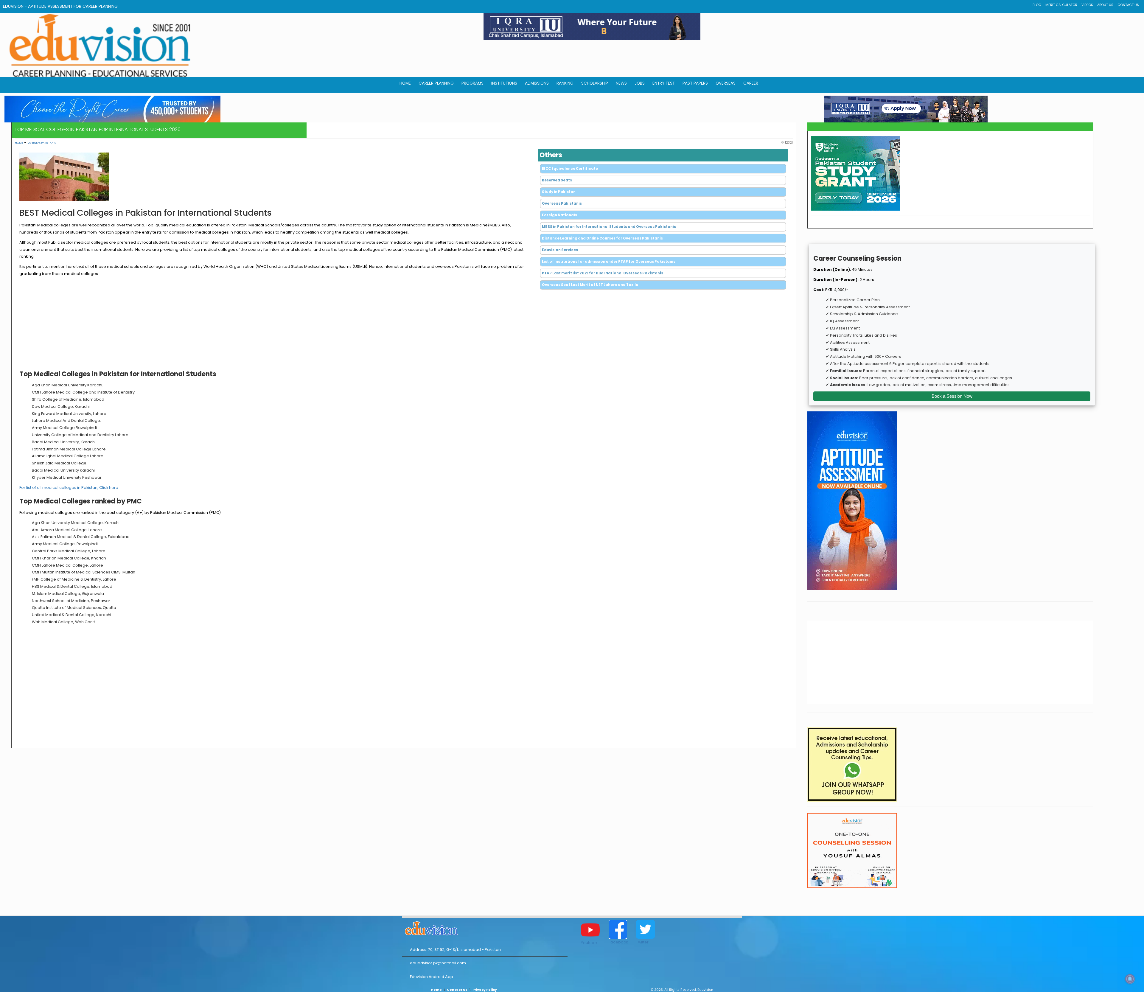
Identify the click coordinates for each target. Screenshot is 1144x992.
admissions (537, 83)
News (621, 83)
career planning (436, 83)
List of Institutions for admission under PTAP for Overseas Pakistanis (608, 261)
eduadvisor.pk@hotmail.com (438, 962)
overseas (726, 83)
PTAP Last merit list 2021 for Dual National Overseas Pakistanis (602, 273)
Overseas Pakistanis (42, 142)
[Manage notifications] (1130, 979)
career (750, 83)
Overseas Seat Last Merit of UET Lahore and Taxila (590, 284)
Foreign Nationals (559, 215)
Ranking (565, 83)
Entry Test (663, 83)
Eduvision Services (560, 250)
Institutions (504, 83)
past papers (695, 83)
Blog (1037, 5)
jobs (640, 83)
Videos (1087, 5)
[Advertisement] (274, 325)
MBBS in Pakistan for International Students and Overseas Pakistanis (609, 226)
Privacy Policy (484, 990)
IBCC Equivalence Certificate (570, 168)
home (405, 83)
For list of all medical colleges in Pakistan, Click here (68, 487)
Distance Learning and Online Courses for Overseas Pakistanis (602, 238)
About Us (1105, 5)
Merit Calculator (1061, 5)
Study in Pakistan (559, 191)
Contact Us (1128, 5)
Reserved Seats (557, 180)
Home (19, 142)
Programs (472, 83)
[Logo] (485, 927)
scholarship (594, 83)
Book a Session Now (952, 396)
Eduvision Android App (431, 976)
